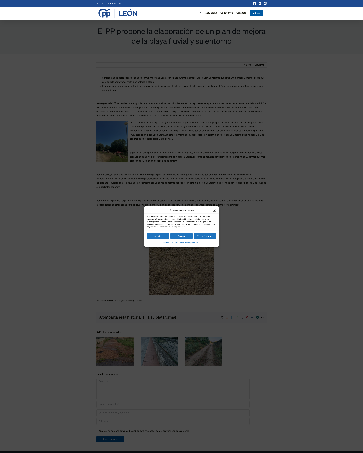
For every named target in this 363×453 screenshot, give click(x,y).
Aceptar (158, 236)
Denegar (181, 236)
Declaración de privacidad (188, 243)
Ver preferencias (205, 236)
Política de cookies (170, 243)
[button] (214, 210)
